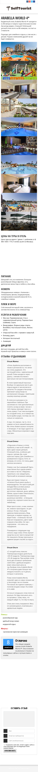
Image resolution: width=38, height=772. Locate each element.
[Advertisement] (19, 257)
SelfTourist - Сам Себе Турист (16, 768)
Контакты (27, 768)
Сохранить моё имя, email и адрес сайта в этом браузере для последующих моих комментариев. (19, 746)
